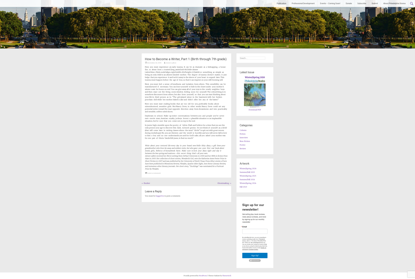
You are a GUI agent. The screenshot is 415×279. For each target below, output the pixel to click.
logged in (160, 196)
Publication (281, 3)
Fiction (243, 134)
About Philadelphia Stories (394, 3)
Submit (375, 3)
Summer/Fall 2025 (247, 172)
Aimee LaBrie (171, 63)
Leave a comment (154, 173)
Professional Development (303, 3)
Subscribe (361, 3)
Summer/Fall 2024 (247, 179)
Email (244, 227)
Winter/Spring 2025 (248, 176)
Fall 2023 (243, 187)
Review (243, 148)
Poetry (242, 145)
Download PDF (255, 110)
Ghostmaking (224, 183)
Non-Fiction (245, 141)
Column (243, 130)
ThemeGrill (226, 276)
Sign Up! (254, 255)
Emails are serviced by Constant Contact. (254, 248)
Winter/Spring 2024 (248, 183)
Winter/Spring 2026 (255, 77)
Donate (349, 3)
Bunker (146, 183)
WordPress (203, 276)
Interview (244, 137)
